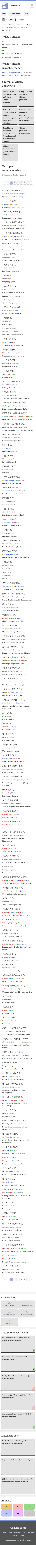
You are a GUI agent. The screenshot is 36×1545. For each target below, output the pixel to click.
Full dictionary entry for (11, 57)
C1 (18, 1513)
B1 (29, 1506)
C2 (29, 1513)
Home (4, 14)
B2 (7, 1513)
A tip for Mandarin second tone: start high (16, 1460)
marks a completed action (12, 72)
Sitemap (17, 1532)
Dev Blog (31, 1532)
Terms (22, 1535)
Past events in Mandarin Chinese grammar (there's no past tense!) (26, 115)
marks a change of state (11, 75)
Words (27, 14)
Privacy (14, 1535)
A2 (18, 1506)
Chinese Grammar (15, 14)
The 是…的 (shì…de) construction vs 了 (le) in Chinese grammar (9, 96)
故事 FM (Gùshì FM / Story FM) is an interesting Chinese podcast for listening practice (18, 1480)
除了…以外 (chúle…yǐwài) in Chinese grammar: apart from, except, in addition (9, 116)
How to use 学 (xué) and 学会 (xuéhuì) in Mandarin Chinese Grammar (18, 1344)
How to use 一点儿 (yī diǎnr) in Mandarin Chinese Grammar (18, 1363)
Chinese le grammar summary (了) (24, 130)
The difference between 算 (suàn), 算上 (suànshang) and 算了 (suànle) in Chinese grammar (9, 135)
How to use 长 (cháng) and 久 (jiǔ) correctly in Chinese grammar (18, 1401)
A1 (6, 1506)
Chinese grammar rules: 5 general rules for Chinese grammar (10, 151)
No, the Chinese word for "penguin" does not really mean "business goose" (17, 1442)
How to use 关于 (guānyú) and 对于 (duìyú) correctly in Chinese (18, 1420)
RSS (24, 1532)
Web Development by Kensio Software (18, 1540)
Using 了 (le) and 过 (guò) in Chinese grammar (25, 95)
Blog (10, 1532)
